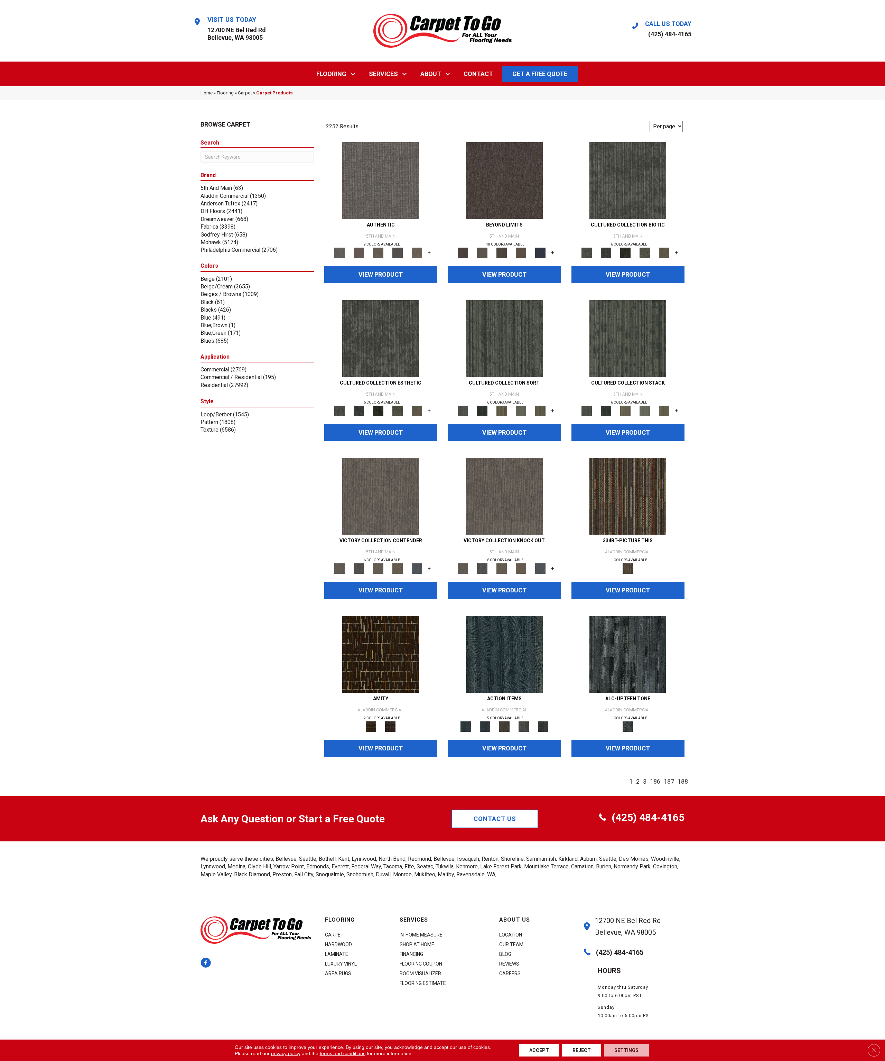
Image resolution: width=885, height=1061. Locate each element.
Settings (626, 1050)
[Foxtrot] (627, 653)
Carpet (245, 92)
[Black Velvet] (390, 726)
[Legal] (397, 252)
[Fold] (501, 410)
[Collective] (625, 252)
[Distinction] (664, 252)
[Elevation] (501, 252)
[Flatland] (540, 252)
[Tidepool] (504, 653)
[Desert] (482, 252)
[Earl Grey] (523, 726)
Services (383, 73)
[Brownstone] (504, 726)
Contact (478, 73)
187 (669, 781)
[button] (353, 74)
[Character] (606, 252)
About (430, 73)
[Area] (504, 180)
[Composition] (644, 252)
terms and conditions (342, 1053)
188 (683, 781)
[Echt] (358, 252)
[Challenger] (380, 496)
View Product (380, 274)
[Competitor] (378, 568)
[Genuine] (378, 252)
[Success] (417, 568)
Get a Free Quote (539, 73)
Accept (539, 1050)
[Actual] (380, 180)
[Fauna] (521, 252)
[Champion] (358, 568)
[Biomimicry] (627, 180)
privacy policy (285, 1053)
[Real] (417, 252)
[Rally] (397, 568)
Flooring (331, 73)
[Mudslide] (627, 496)
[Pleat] (521, 410)
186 (655, 781)
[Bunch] (482, 410)
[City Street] (543, 726)
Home (207, 92)
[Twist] (540, 410)
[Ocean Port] (485, 726)
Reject (581, 1050)
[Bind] (504, 338)
